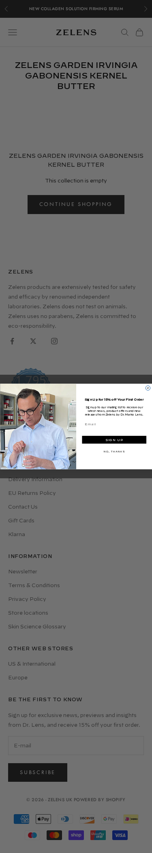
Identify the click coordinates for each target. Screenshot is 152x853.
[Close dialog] (148, 388)
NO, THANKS (113, 451)
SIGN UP (114, 440)
